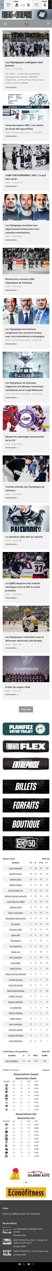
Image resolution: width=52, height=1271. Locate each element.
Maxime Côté (16, 907)
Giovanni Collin (15, 929)
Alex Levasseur (15, 1024)
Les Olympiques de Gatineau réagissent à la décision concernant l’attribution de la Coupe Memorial (24, 386)
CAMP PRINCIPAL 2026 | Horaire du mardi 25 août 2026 (30, 1241)
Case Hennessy (15, 1041)
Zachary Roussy (16, 979)
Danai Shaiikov (11, 1061)
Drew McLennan (16, 985)
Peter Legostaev (15, 912)
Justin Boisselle (15, 868)
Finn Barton (16, 940)
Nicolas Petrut (15, 873)
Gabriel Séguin (15, 885)
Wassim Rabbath (15, 1002)
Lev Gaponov (15, 1007)
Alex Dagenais (15, 957)
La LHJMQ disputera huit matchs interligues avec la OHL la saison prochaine (22, 587)
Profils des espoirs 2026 (17, 687)
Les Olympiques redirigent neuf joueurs (24, 64)
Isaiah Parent (15, 1018)
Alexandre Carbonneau (16, 918)
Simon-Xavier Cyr (15, 890)
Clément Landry (16, 1029)
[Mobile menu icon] (5, 23)
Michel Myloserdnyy (15, 991)
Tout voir (45, 1070)
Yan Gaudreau (15, 946)
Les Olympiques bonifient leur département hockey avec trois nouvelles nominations (22, 229)
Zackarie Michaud (15, 1035)
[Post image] (7, 1230)
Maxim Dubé (15, 879)
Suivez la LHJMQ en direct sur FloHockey (21, 1213)
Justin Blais (15, 963)
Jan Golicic (15, 924)
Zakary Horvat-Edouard (15, 974)
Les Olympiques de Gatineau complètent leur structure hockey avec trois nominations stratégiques (25, 333)
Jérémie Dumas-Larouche (16, 896)
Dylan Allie (15, 935)
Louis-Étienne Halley (16, 901)
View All (45, 858)
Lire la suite (10, 87)
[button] (6, 41)
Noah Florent (15, 968)
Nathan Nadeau (16, 1013)
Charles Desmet (16, 996)
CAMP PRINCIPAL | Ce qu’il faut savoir (31, 1251)
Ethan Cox (15, 952)
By (21, 132)
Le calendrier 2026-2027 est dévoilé (24, 536)
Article (7, 69)
